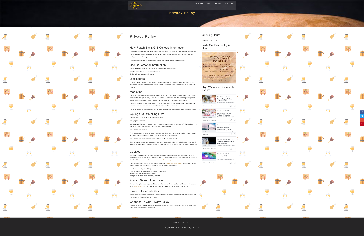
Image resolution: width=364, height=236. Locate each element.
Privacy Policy (185, 222)
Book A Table (229, 3)
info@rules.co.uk (139, 186)
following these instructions (174, 163)
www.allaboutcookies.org (163, 160)
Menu (208, 3)
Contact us (176, 222)
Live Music (218, 3)
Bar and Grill (199, 3)
